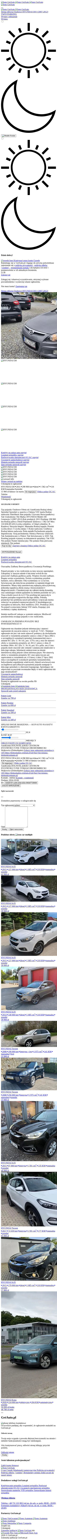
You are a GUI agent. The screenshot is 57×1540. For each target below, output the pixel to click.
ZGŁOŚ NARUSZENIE (11, 786)
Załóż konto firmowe (10, 1465)
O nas (3, 1470)
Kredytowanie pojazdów (11, 1485)
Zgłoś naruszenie (16, 829)
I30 (34, 12)
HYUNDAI (27, 12)
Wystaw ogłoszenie (9, 16)
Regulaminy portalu (32, 1473)
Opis (3, 827)
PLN (28, 732)
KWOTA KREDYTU (10, 727)
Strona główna (7, 12)
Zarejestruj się (21, 286)
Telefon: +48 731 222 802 (28, 1503)
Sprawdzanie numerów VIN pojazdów (17, 1490)
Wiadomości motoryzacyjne (25, 1470)
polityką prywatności (24, 265)
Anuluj (4, 829)
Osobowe (18, 12)
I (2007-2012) (42, 12)
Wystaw (4, 19)
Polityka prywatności (45, 1470)
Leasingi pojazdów (30, 1485)
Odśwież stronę (7, 1452)
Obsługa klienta (8, 1498)
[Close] (2, 1412)
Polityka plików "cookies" (12, 1473)
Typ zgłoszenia (7, 805)
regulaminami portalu (20, 268)
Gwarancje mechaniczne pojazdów (35, 1488)
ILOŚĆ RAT (6, 735)
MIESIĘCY (31, 740)
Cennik (9, 1470)
